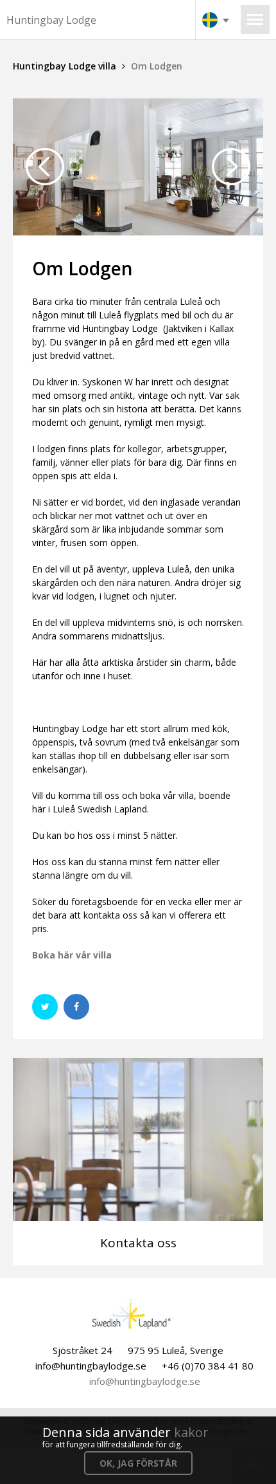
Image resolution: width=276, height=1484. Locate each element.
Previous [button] (45, 166)
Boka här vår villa (72, 955)
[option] (138, 166)
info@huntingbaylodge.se (144, 1381)
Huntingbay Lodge (51, 20)
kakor (191, 1432)
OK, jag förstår (138, 1463)
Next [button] (231, 166)
